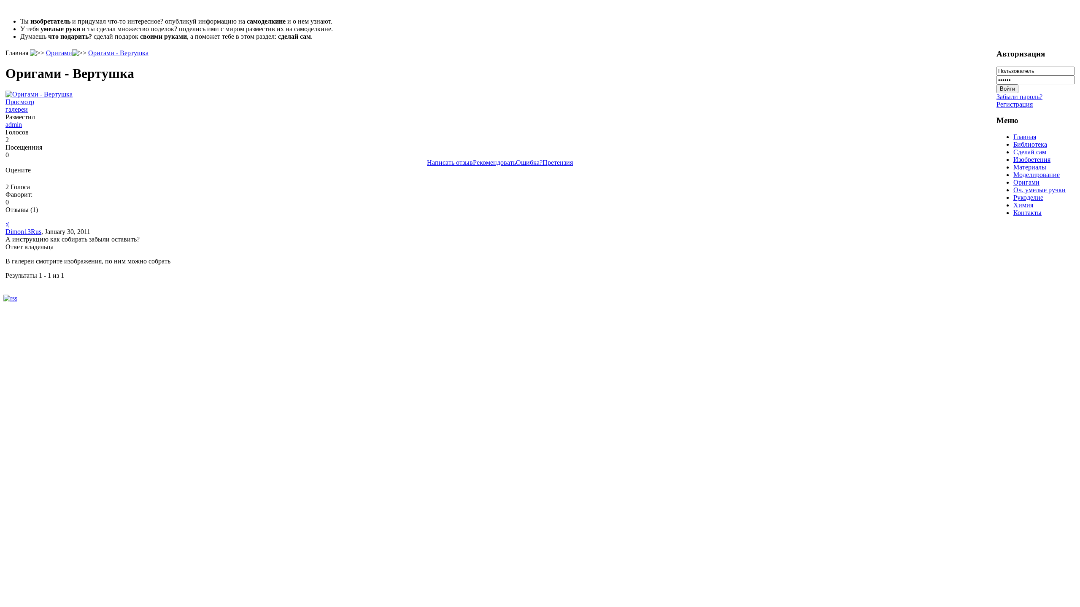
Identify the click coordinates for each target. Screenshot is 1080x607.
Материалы (1029, 167)
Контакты (1027, 212)
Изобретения (1031, 159)
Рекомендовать (494, 162)
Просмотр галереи (19, 105)
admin (13, 124)
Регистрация (1014, 104)
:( (7, 224)
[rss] (10, 298)
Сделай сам (1029, 152)
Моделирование (1036, 174)
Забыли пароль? (1019, 96)
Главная (1024, 136)
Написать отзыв (450, 162)
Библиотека (1030, 144)
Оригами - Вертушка (118, 52)
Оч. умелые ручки (1039, 189)
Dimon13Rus (23, 231)
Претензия (558, 162)
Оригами (59, 52)
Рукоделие (1028, 197)
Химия (1023, 205)
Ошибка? (529, 162)
